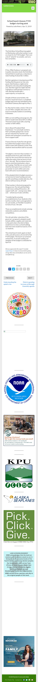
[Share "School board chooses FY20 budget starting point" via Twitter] (13, 269)
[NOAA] (19, 389)
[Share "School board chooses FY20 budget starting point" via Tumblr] (21, 269)
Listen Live (8, 6)
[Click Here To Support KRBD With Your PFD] (19, 525)
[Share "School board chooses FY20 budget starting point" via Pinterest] (24, 269)
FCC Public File (9, 680)
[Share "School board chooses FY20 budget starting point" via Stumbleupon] (28, 269)
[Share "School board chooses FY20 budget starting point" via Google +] (17, 269)
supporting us (9, 251)
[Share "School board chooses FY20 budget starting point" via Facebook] (10, 269)
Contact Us (18, 680)
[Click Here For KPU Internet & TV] (19, 473)
